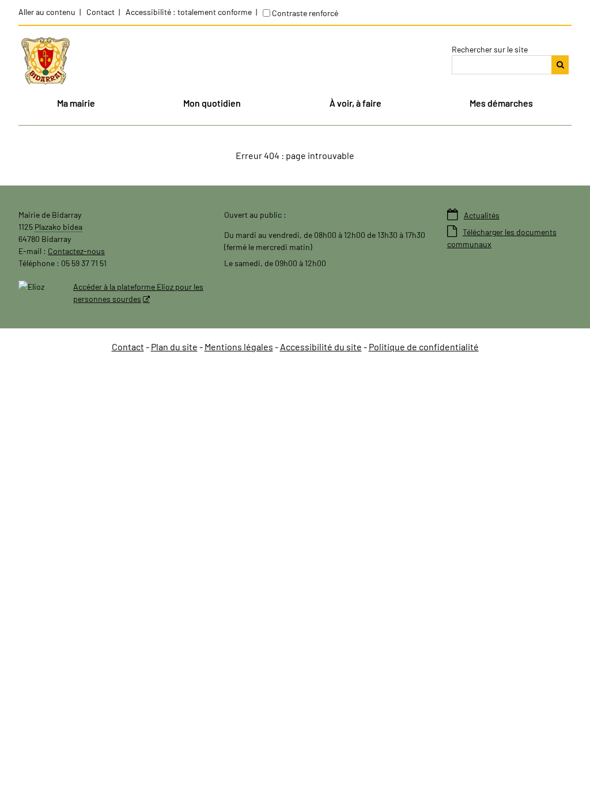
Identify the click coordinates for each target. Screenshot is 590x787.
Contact (100, 12)
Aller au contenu (46, 12)
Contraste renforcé (305, 13)
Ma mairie (76, 102)
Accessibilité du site (321, 346)
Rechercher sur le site (490, 49)
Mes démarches (501, 102)
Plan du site (174, 346)
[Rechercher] (560, 64)
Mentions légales (239, 346)
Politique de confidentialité (424, 346)
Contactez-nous (76, 251)
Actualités (473, 215)
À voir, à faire (355, 102)
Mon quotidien (212, 102)
